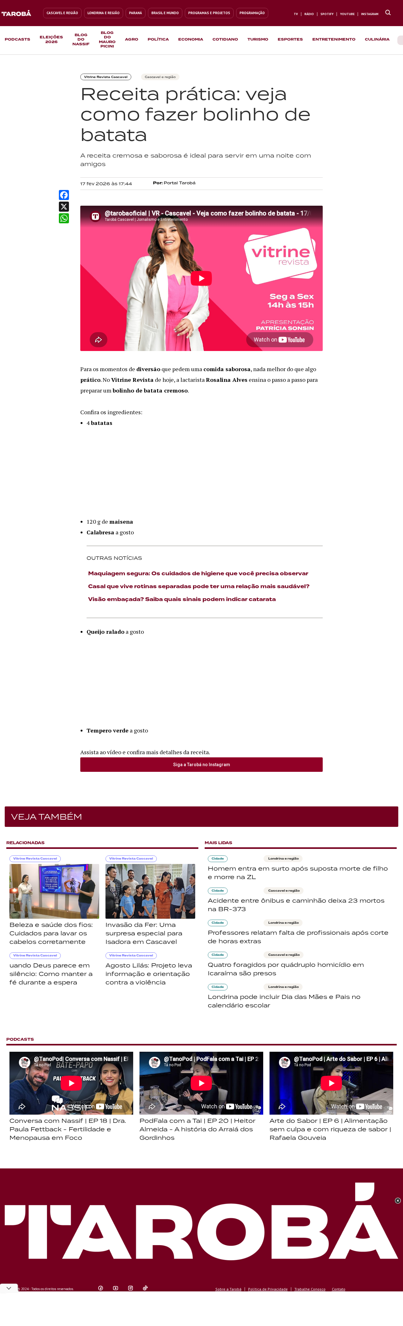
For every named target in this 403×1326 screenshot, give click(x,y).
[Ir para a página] (388, 13)
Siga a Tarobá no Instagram (201, 764)
